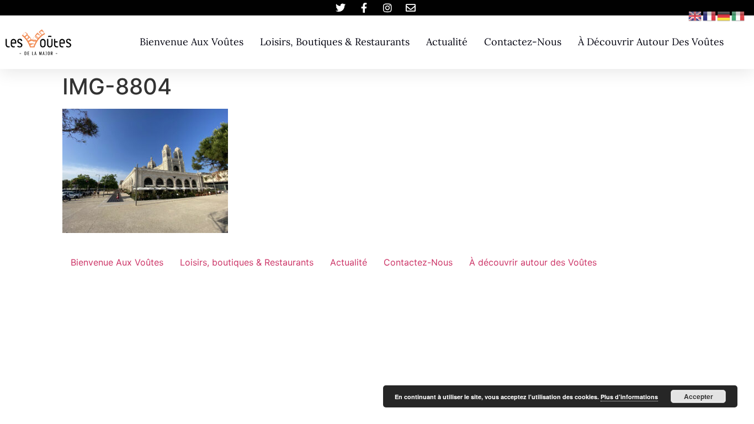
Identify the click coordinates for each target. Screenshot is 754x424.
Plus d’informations (629, 397)
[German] (724, 14)
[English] (695, 14)
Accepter (698, 396)
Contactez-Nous (522, 41)
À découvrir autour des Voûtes (651, 41)
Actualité (447, 41)
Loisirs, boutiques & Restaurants (335, 41)
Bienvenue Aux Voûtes (191, 41)
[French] (710, 14)
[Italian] (738, 14)
